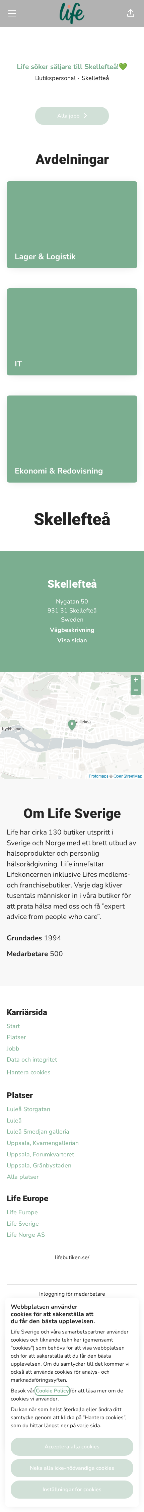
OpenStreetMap (128, 776)
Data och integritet (32, 1060)
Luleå (14, 1121)
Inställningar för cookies (72, 1489)
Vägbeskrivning (72, 630)
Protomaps (99, 776)
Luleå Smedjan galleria (38, 1132)
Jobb (13, 1049)
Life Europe (22, 1212)
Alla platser (23, 1177)
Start (13, 1026)
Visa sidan (72, 640)
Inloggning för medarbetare (72, 1294)
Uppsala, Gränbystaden (39, 1165)
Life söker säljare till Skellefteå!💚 (72, 66)
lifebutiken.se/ (72, 1257)
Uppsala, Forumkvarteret (40, 1154)
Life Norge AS (26, 1235)
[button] (130, 13)
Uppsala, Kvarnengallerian (43, 1143)
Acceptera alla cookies (72, 1446)
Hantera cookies (29, 1072)
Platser (16, 1037)
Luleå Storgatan (28, 1109)
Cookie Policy (52, 1390)
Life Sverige (23, 1224)
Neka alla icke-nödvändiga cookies (72, 1468)
